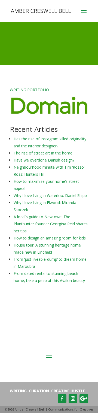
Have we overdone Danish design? (44, 160)
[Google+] (83, 398)
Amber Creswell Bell (30, 409)
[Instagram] (73, 398)
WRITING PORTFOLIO (29, 89)
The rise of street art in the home (43, 153)
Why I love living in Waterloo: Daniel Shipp (50, 195)
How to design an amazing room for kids (50, 238)
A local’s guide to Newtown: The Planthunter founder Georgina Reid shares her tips (51, 223)
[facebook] (62, 398)
